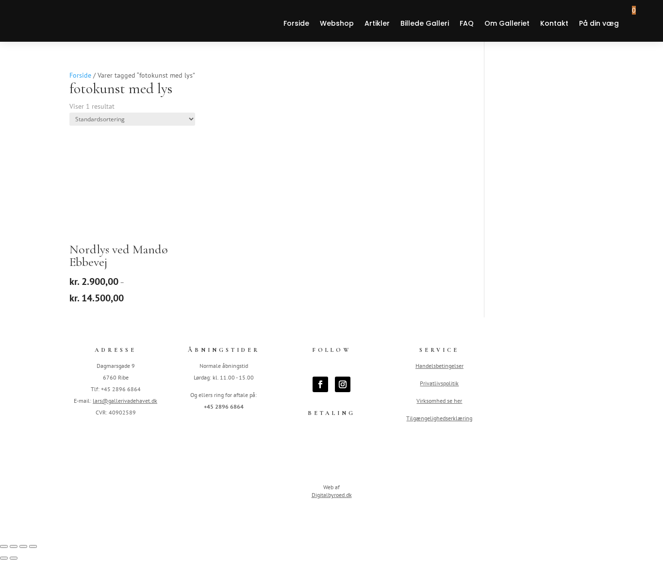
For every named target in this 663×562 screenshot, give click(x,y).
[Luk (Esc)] (33, 546)
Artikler (377, 23)
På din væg (599, 23)
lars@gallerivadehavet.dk (125, 400)
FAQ (467, 23)
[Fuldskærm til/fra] (13, 546)
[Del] (23, 546)
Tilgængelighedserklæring (439, 418)
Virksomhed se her (439, 400)
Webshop (337, 23)
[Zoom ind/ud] (4, 546)
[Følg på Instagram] (342, 384)
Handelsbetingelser (439, 365)
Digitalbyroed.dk (332, 494)
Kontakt (554, 23)
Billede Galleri (424, 23)
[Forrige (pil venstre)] (4, 558)
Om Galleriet (507, 23)
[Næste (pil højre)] (13, 558)
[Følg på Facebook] (320, 384)
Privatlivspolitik (439, 383)
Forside (296, 23)
